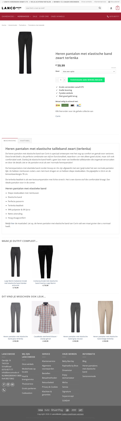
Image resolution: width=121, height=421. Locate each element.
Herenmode (23, 16)
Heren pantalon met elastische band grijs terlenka (15, 337)
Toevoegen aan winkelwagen (86, 80)
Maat (57, 71)
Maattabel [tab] (25, 141)
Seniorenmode (89, 376)
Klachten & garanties (47, 393)
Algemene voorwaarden (48, 367)
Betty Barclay (68, 361)
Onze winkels (86, 2)
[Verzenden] (100, 8)
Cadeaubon (27, 393)
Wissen (113, 68)
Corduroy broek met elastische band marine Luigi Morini (45, 282)
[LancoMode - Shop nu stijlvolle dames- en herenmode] (11, 8)
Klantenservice (100, 2)
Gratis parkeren (29, 388)
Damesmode (8, 16)
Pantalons (22, 25)
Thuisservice (27, 384)
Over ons (44, 16)
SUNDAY (66, 400)
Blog (84, 361)
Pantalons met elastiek (36, 25)
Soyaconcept (68, 396)
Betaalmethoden (49, 378)
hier (13, 223)
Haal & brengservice (28, 378)
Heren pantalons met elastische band (89, 368)
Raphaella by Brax (70, 365)
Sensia (65, 387)
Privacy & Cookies (50, 387)
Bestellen (46, 373)
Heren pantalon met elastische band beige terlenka (105, 337)
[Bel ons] (4, 390)
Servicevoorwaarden (76, 418)
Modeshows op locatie (29, 370)
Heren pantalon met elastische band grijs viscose (75, 337)
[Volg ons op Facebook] (4, 385)
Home (4, 25)
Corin (58, 116)
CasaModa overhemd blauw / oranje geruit (45, 337)
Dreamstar (67, 370)
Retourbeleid (48, 382)
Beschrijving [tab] (10, 141)
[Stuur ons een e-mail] (12, 385)
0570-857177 (7, 369)
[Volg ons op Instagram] (8, 385)
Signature (66, 391)
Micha (65, 382)
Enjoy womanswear (68, 376)
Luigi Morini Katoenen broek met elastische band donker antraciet (15, 283)
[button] (113, 2)
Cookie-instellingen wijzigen (73, 414)
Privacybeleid (63, 418)
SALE (35, 16)
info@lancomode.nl (10, 372)
